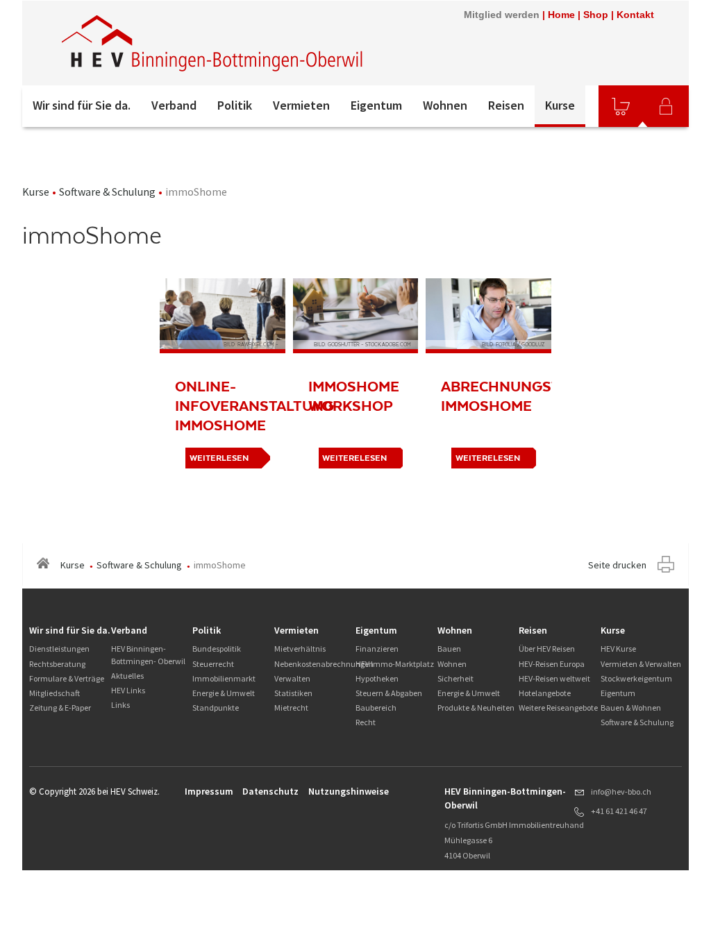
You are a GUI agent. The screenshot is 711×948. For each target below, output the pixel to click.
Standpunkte (215, 707)
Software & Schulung (107, 191)
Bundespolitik (216, 648)
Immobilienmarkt (224, 678)
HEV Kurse (618, 648)
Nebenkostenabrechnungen (324, 664)
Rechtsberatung (57, 664)
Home (561, 14)
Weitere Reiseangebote (558, 707)
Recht (366, 722)
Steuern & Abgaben (389, 693)
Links (120, 705)
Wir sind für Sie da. (82, 105)
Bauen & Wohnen (631, 707)
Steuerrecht (213, 664)
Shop (595, 14)
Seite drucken (617, 565)
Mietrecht (291, 707)
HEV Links (128, 690)
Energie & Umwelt (223, 693)
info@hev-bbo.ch (621, 791)
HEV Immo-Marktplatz (395, 664)
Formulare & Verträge (66, 678)
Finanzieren (377, 648)
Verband (173, 105)
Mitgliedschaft (54, 693)
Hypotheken (377, 678)
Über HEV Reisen (547, 648)
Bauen (449, 648)
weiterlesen (219, 458)
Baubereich (376, 707)
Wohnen (445, 105)
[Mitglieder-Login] (666, 106)
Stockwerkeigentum (636, 678)
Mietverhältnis (300, 648)
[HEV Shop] (621, 106)
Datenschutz (270, 791)
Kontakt (635, 14)
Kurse (560, 105)
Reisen (506, 105)
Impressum (209, 791)
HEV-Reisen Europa (552, 664)
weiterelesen (354, 458)
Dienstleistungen (59, 648)
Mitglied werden (501, 14)
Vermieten (301, 105)
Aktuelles (127, 675)
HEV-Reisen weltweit (554, 678)
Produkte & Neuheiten (476, 707)
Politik (234, 105)
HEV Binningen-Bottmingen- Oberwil (148, 654)
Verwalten (292, 678)
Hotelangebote (545, 693)
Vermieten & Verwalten (641, 664)
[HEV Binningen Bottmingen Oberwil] (213, 43)
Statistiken (293, 693)
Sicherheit (455, 678)
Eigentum (376, 105)
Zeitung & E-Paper (60, 707)
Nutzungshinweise (348, 791)
